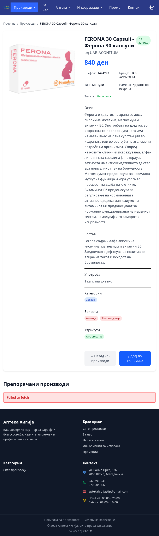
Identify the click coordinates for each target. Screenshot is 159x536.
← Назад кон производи (100, 358)
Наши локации (93, 440)
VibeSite (87, 531)
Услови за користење (99, 520)
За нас (87, 434)
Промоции (90, 452)
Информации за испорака (101, 446)
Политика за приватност (62, 520)
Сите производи (94, 429)
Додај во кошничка (135, 358)
